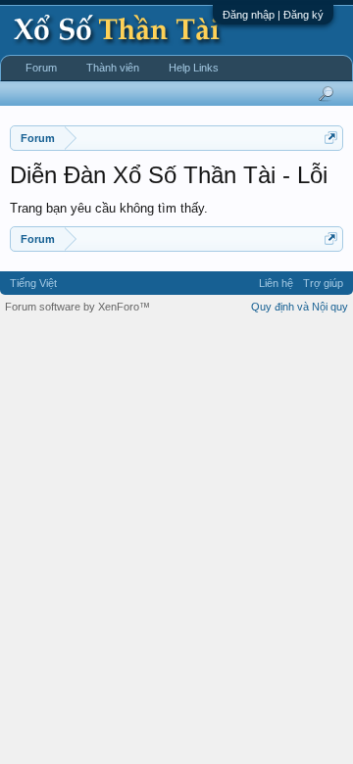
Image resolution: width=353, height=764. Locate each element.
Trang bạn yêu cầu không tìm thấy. (109, 208)
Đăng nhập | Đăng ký (273, 15)
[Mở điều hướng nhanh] (331, 137)
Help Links (194, 67)
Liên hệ (276, 283)
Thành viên (112, 67)
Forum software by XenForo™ (77, 306)
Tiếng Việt (33, 283)
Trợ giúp (323, 283)
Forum (41, 67)
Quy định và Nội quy (299, 306)
